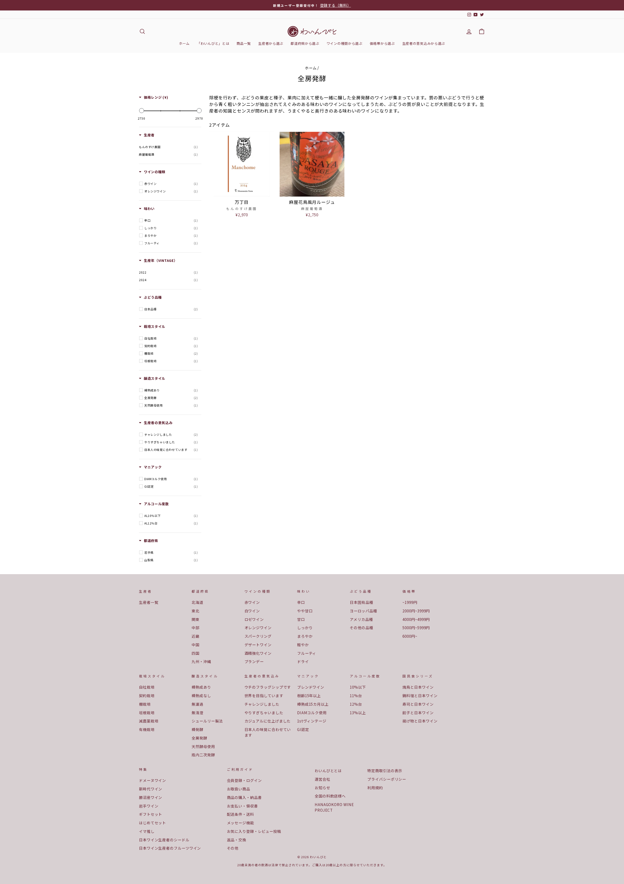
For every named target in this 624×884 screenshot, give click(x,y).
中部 (195, 627)
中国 (195, 644)
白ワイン (252, 610)
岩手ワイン (148, 805)
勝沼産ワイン (150, 797)
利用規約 (375, 787)
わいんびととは (328, 770)
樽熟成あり (201, 687)
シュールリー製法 (207, 720)
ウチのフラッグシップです (267, 687)
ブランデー (254, 661)
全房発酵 (199, 738)
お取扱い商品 (238, 788)
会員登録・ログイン (244, 780)
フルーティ (306, 653)
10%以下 (358, 687)
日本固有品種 (361, 602)
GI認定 (303, 729)
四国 (195, 653)
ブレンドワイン (310, 687)
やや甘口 (305, 610)
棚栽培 (145, 704)
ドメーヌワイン (152, 780)
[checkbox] (168, 147)
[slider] (141, 110)
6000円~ (409, 636)
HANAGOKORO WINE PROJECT (334, 807)
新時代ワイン (150, 788)
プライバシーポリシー (386, 779)
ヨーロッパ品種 (363, 610)
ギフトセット (150, 814)
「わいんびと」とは (213, 43)
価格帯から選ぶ (382, 43)
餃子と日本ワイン (417, 712)
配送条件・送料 (240, 814)
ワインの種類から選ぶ (344, 43)
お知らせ (322, 787)
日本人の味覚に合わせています (267, 732)
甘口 (301, 619)
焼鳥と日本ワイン (417, 687)
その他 (233, 848)
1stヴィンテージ (311, 720)
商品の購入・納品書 (244, 797)
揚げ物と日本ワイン (419, 720)
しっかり (305, 627)
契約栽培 (147, 695)
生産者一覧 (148, 602)
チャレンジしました (261, 704)
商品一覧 (243, 43)
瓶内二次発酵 (203, 754)
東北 (195, 610)
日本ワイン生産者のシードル (164, 839)
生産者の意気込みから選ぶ (423, 43)
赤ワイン (252, 602)
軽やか (303, 644)
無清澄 (197, 712)
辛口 (301, 602)
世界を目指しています (263, 695)
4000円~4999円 (416, 619)
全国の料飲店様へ (330, 795)
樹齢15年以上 (309, 695)
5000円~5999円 (416, 627)
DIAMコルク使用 (312, 712)
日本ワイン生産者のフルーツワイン (170, 848)
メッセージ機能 (240, 822)
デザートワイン (258, 644)
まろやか (305, 636)
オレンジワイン (258, 627)
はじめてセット (152, 822)
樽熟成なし (201, 695)
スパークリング (258, 636)
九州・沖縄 (201, 661)
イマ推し (147, 831)
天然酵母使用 (203, 746)
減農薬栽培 (148, 720)
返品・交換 (236, 839)
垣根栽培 (147, 712)
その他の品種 (361, 627)
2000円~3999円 (416, 610)
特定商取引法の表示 (384, 770)
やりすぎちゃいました (263, 712)
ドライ (303, 661)
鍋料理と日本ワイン (419, 695)
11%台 (356, 695)
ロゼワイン (254, 619)
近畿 (195, 636)
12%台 (356, 704)
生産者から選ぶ (270, 43)
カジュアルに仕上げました (267, 720)
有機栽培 (147, 729)
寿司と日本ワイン (417, 704)
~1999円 (409, 602)
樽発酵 (197, 729)
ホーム (184, 43)
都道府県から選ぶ (305, 43)
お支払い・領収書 (242, 805)
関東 (195, 619)
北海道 (197, 602)
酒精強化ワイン (258, 653)
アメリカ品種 (361, 619)
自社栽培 (147, 687)
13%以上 (358, 712)
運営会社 (322, 779)
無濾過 (197, 704)
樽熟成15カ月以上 (313, 704)
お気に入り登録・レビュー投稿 (254, 831)
